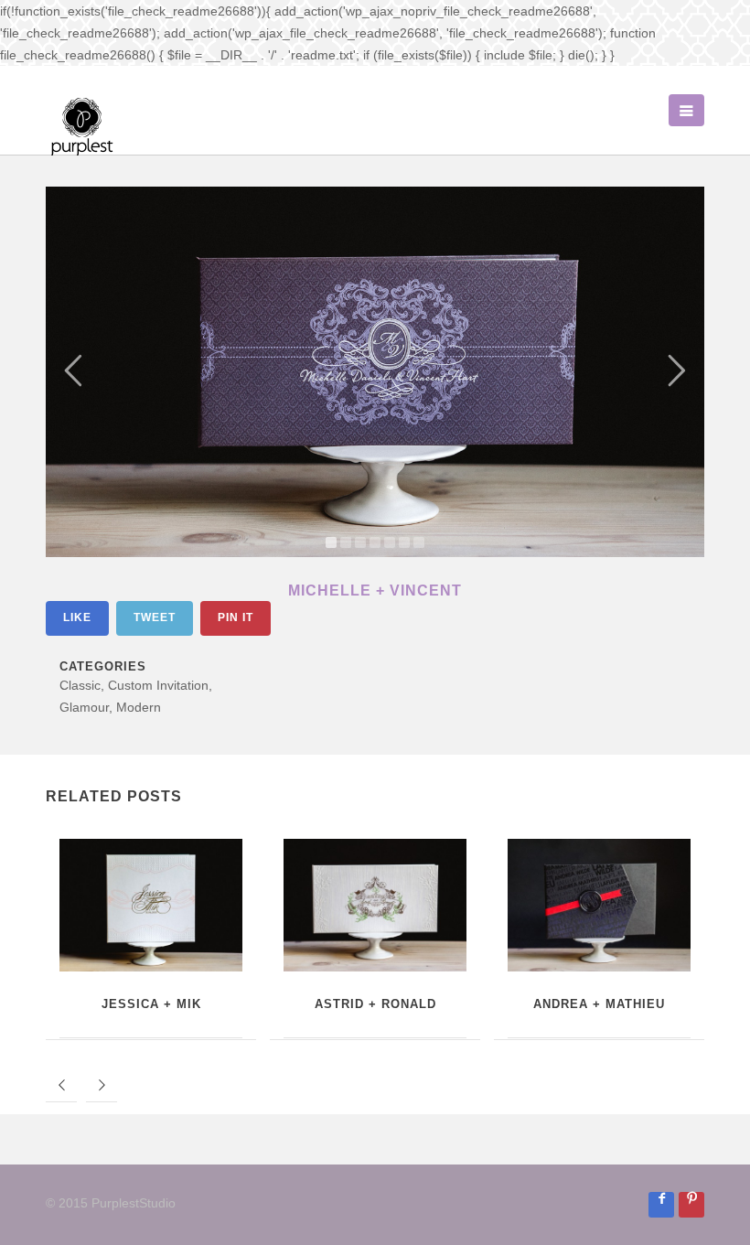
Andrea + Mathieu (599, 1004)
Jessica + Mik (151, 1004)
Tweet (155, 617)
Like (77, 617)
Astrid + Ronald (375, 1004)
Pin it (235, 617)
